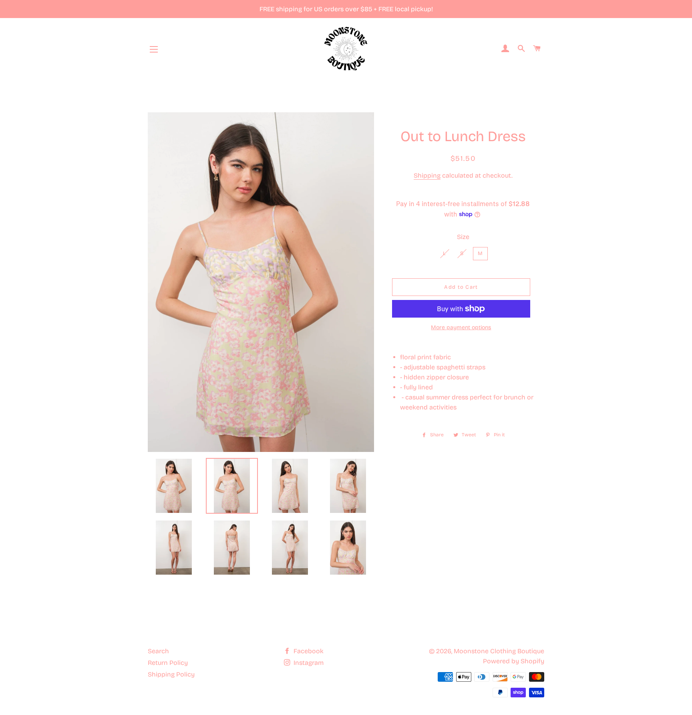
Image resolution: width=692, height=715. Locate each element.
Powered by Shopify (513, 661)
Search (158, 651)
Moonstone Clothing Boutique (499, 651)
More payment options (461, 327)
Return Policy (168, 662)
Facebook (308, 651)
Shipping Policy (171, 674)
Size (463, 237)
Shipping (427, 175)
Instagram (308, 662)
